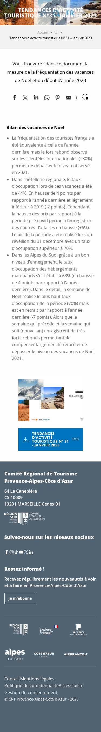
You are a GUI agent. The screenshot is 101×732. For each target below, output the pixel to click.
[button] (56, 13)
